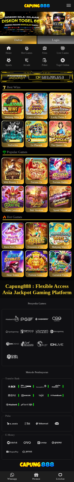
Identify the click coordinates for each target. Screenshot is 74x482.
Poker (45, 65)
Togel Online (62, 65)
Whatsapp (12, 479)
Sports (9, 65)
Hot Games (26, 53)
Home (9, 53)
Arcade (26, 65)
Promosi (36, 479)
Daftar (18, 40)
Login (56, 40)
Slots (44, 53)
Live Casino (63, 53)
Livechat (60, 479)
